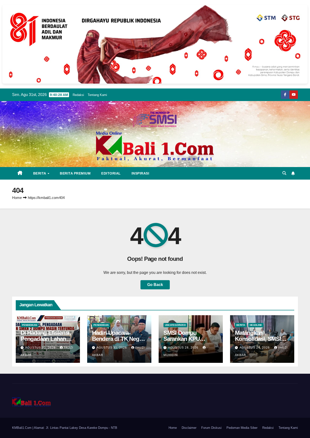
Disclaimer (189, 428)
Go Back (155, 285)
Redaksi (78, 95)
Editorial (111, 173)
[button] (284, 173)
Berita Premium (75, 173)
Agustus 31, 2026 (40, 347)
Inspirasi (140, 173)
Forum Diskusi (211, 428)
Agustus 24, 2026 (255, 347)
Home (17, 198)
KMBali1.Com (22, 428)
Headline (256, 325)
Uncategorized (175, 325)
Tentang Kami (97, 95)
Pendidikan (29, 325)
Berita (40, 173)
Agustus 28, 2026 (183, 347)
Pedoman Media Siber (241, 428)
